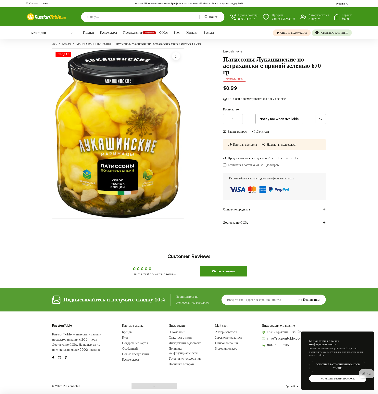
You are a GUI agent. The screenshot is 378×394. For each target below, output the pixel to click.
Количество (231, 109)
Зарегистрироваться (228, 337)
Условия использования (185, 358)
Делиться (262, 131)
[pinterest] (66, 357)
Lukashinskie (232, 51)
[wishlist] (321, 119)
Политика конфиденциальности (183, 350)
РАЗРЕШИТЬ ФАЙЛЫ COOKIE (338, 378)
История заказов (226, 348)
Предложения (132, 32)
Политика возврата (182, 364)
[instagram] (59, 357)
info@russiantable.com (285, 338)
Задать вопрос (237, 131)
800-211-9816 (278, 345)
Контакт (191, 32)
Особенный (130, 348)
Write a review (223, 271)
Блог (177, 32)
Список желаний (226, 343)
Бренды (209, 32)
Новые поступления (135, 354)
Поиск (213, 16)
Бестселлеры (108, 32)
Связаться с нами (38, 3)
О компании (177, 332)
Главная (88, 32)
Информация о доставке (185, 343)
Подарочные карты (135, 343)
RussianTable (62, 325)
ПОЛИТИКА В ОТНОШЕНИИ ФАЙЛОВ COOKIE (338, 366)
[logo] (46, 17)
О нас (163, 32)
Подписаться (311, 299)
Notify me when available (279, 119)
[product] (176, 56)
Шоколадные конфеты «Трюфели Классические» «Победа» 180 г (180, 3)
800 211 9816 (246, 18)
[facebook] (53, 357)
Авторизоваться (226, 332)
